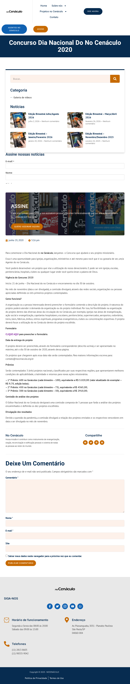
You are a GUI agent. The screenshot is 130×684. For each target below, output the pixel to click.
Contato (54, 17)
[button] (85, 442)
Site (8, 543)
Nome (9, 517)
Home (43, 5)
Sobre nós (57, 5)
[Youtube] (72, 606)
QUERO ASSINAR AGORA (27, 226)
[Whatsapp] (80, 606)
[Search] (115, 79)
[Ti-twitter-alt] (57, 606)
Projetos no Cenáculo (51, 11)
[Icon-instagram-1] (65, 606)
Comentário (12, 477)
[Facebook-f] (50, 606)
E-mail (9, 530)
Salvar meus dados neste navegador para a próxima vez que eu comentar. (45, 556)
